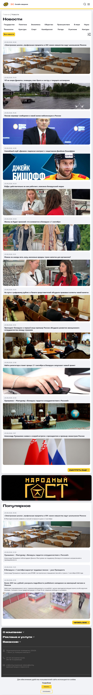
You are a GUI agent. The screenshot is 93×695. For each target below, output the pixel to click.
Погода (61, 29)
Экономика (35, 24)
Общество (49, 24)
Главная (6, 14)
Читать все (80, 623)
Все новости (9, 34)
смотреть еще (78, 470)
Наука (86, 24)
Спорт (33, 29)
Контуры (85, 29)
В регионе (73, 29)
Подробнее (46, 683)
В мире (77, 24)
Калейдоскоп (47, 29)
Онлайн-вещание (21, 4)
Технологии (8, 29)
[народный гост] (46, 488)
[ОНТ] (6, 4)
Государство (9, 24)
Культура (22, 29)
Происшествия (63, 24)
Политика (23, 24)
